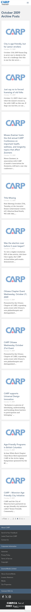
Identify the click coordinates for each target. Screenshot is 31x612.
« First (4, 519)
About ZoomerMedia (8, 574)
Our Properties (6, 584)
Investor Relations (7, 577)
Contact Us (5, 540)
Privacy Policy (5, 555)
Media (3, 581)
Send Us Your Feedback (9, 533)
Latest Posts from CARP (9, 536)
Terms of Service (6, 558)
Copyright (4, 562)
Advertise (4, 551)
